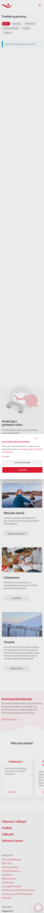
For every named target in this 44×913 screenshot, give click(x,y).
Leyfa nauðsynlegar (22, 462)
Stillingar (5, 456)
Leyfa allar (22, 470)
